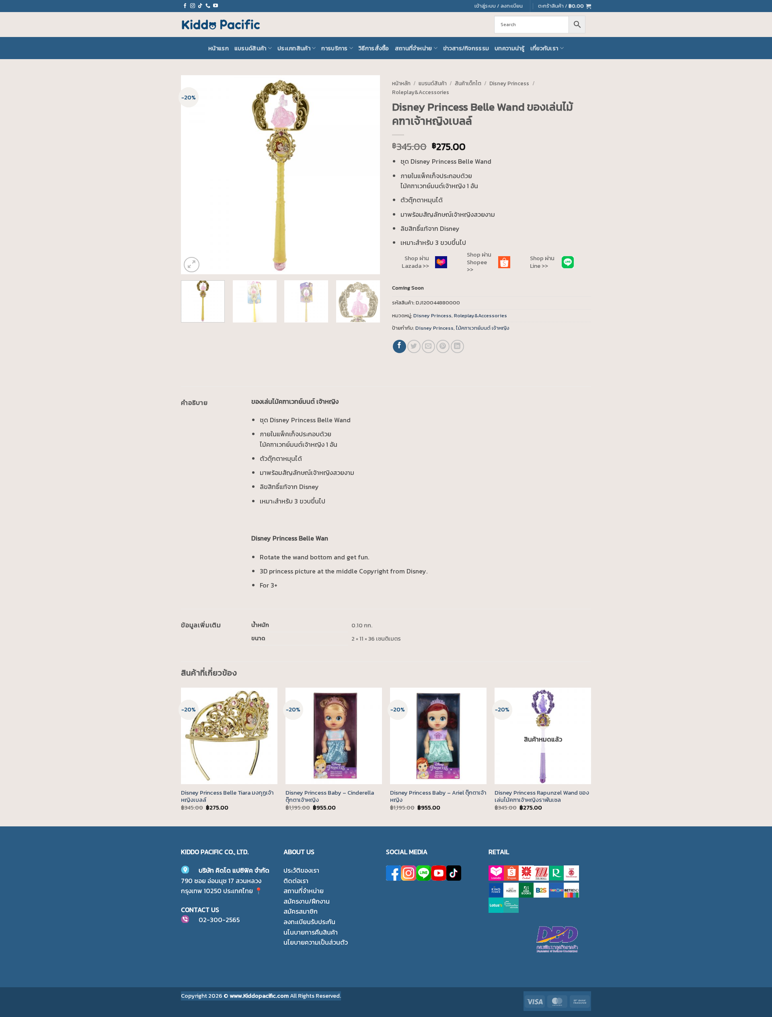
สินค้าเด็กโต (468, 83)
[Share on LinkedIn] (457, 346)
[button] (564, 6)
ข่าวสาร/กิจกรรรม (466, 48)
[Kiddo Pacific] (221, 24)
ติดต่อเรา (295, 881)
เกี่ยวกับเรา (544, 48)
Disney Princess (509, 83)
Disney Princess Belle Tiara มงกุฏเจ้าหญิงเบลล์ (227, 796)
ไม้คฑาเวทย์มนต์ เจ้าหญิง (482, 328)
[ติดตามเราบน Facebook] (185, 6)
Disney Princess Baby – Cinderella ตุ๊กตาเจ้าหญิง (329, 796)
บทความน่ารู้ (510, 48)
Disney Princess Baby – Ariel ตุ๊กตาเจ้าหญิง (438, 796)
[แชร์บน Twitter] (414, 346)
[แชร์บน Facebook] (399, 346)
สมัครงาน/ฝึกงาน (306, 901)
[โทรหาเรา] (207, 6)
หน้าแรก (218, 48)
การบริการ (334, 48)
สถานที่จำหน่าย (413, 48)
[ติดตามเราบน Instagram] (192, 6)
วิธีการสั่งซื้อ (374, 48)
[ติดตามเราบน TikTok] (200, 6)
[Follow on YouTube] (215, 6)
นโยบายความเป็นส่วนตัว (315, 942)
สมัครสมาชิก (300, 911)
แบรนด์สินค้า (250, 48)
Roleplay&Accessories (420, 92)
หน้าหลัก (401, 83)
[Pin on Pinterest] (443, 346)
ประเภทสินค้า (293, 48)
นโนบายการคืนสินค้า (310, 932)
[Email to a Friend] (428, 346)
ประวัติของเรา (301, 870)
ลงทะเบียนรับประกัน (309, 922)
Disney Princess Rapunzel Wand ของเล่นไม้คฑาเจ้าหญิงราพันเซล (542, 796)
